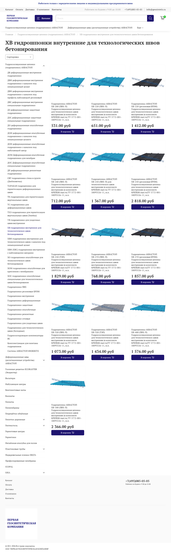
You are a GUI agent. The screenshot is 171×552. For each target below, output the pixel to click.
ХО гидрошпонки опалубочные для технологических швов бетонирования (25, 260)
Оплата (19, 9)
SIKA (7, 472)
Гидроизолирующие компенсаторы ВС (25, 337)
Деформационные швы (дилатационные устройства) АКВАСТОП (100, 27)
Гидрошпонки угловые (18, 318)
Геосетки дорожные (15, 419)
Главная (9, 34)
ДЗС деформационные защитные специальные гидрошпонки (24, 119)
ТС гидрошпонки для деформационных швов (19, 206)
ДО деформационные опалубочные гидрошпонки (25, 127)
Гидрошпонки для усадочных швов (24, 323)
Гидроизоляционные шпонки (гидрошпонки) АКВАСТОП (34, 27)
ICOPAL (9, 466)
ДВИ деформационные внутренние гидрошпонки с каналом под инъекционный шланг (25, 83)
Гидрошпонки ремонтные (20, 314)
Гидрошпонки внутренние (20, 296)
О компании (43, 9)
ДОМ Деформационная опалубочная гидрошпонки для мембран (25, 156)
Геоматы (9, 401)
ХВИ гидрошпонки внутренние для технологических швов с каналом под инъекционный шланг (26, 242)
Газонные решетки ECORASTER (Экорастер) (21, 371)
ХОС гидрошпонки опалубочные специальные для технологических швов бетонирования (25, 279)
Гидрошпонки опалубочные (21, 309)
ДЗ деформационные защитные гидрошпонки (23, 111)
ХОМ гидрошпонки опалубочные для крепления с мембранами (26, 270)
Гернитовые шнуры (15, 431)
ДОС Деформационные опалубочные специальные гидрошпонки (26, 164)
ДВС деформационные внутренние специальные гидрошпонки (25, 104)
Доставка (29, 9)
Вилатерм (10, 378)
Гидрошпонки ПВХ (16, 286)
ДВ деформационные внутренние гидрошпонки (24, 74)
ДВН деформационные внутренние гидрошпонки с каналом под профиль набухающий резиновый (25, 94)
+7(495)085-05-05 (133, 9)
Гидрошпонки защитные (20, 305)
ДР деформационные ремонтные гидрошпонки (24, 172)
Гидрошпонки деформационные (23, 300)
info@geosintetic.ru (156, 9)
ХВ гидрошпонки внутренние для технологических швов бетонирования (24, 231)
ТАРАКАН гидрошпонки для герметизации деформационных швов (24, 189)
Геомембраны (12, 407)
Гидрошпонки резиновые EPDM (23, 291)
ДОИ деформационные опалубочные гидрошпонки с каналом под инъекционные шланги (26, 136)
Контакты (57, 9)
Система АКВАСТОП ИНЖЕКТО (23, 350)
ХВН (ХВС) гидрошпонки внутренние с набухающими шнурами (26, 251)
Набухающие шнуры (15, 384)
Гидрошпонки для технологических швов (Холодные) (25, 329)
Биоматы (10, 396)
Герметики (10, 437)
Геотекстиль (11, 425)
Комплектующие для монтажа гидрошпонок (22, 345)
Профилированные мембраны (20, 460)
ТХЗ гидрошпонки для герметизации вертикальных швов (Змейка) (26, 214)
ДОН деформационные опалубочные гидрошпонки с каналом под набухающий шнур (26, 147)
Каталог (9, 9)
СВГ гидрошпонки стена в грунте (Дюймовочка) (24, 180)
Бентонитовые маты (15, 390)
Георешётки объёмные (16, 413)
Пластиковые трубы (15, 448)
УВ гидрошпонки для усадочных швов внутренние (23, 222)
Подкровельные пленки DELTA (20, 454)
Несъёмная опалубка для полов (21, 443)
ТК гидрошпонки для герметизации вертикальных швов (25, 198)
